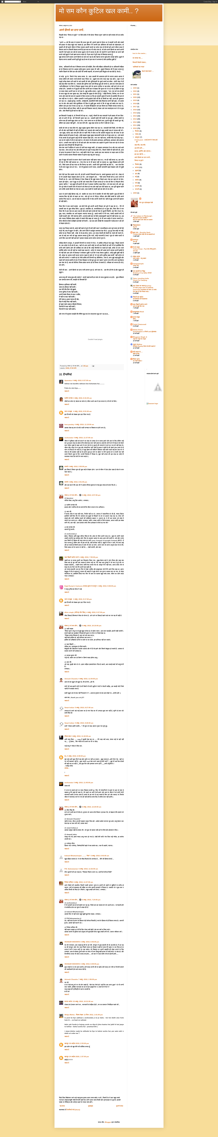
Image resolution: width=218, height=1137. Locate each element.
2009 (135, 193)
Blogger (108, 1122)
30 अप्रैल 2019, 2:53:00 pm (79, 1043)
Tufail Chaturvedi (139, 324)
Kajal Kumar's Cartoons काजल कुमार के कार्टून (80, 586)
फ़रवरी (137, 186)
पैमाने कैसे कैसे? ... (148, 71)
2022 (135, 91)
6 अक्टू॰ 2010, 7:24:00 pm (91, 900)
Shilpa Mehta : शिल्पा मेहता (73, 1015)
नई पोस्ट (62, 1106)
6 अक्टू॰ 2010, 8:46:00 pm (90, 942)
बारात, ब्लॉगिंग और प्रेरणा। (143, 151)
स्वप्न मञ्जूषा (68, 411)
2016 (135, 110)
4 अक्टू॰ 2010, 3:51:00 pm (78, 482)
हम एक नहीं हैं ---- (140, 154)
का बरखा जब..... (138, 58)
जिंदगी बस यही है (138, 297)
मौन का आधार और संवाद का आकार (142, 220)
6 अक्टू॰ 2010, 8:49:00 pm (90, 964)
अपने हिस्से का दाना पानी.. (71, 29)
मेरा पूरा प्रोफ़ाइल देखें (146, 202)
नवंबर (137, 134)
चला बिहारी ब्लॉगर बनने (71, 557)
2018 (135, 103)
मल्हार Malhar (137, 344)
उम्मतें (66, 466)
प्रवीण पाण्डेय (68, 398)
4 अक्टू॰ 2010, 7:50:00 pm (88, 557)
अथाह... (66, 768)
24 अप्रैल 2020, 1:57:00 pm (79, 1056)
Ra (65, 756)
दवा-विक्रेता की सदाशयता (140, 299)
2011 (135, 125)
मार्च (136, 183)
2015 (135, 113)
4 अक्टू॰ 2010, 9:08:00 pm (107, 586)
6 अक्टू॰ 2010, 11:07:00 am (83, 882)
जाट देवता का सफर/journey (142, 286)
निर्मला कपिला (68, 882)
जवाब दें (66, 391)
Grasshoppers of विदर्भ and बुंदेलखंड (144, 331)
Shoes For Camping (140, 280)
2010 (135, 128)
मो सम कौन (73, 368)
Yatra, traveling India (141, 278)
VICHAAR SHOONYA (72, 942)
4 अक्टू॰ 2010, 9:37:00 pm (96, 612)
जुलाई (137, 170)
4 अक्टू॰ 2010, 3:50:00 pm (78, 466)
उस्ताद (67, 368)
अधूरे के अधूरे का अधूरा (139, 339)
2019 (135, 100)
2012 (135, 122)
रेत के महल (136, 247)
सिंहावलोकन (136, 225)
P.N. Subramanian (71, 869)
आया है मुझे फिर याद (138, 306)
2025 (135, 88)
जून (136, 173)
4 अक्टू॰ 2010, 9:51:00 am (82, 411)
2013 (135, 119)
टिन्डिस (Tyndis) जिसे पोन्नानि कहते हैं (144, 346)
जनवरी (137, 189)
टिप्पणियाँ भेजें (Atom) (73, 1110)
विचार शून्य (136, 359)
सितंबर (137, 164)
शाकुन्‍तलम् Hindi (138, 312)
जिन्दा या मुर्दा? (139, 160)
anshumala (68, 438)
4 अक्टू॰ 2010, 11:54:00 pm (88, 679)
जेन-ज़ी (135, 241)
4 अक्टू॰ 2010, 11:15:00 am (84, 424)
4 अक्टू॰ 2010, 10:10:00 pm (91, 625)
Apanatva (68, 380)
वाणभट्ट (135, 240)
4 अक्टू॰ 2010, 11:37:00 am (83, 438)
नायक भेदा (136, 265)
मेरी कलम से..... (138, 352)
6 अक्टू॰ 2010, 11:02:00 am (88, 869)
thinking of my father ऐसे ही (142, 273)
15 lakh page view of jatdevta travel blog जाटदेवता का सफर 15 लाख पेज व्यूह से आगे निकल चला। (144, 289)
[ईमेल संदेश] (92, 366)
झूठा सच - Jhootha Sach (141, 232)
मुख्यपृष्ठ (90, 1106)
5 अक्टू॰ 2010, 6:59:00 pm (76, 756)
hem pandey (69, 424)
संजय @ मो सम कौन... (71, 495)
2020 (135, 97)
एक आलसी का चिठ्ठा (139, 271)
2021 (135, 94)
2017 (135, 106)
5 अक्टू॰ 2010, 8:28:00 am (84, 723)
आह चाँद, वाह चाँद (140, 145)
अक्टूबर (137, 137)
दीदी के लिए (136, 353)
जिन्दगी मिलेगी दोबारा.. (140, 62)
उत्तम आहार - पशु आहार (139, 258)
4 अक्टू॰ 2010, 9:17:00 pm (82, 599)
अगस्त (137, 167)
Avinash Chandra (71, 679)
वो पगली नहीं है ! (137, 361)
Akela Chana (138, 330)
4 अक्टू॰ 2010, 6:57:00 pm (91, 495)
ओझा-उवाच (136, 256)
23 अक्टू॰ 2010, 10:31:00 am (83, 1001)
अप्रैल (137, 180)
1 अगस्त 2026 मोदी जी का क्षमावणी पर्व (144, 234)
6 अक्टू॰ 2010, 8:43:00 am (100, 856)
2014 (135, 116)
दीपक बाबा (67, 736)
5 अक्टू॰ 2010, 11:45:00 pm (83, 782)
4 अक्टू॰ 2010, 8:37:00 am (82, 380)
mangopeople (138, 264)
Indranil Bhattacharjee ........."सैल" (77, 856)
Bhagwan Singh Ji (140, 337)
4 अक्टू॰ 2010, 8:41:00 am (82, 398)
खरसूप (66, 1043)
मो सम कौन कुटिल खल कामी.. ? (99, 11)
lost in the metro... (140, 53)
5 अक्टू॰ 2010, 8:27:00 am (84, 707)
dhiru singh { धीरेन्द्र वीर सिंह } (75, 612)
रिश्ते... (135, 319)
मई (136, 177)
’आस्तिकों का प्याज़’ (138, 67)
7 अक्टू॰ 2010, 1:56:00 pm (87, 979)
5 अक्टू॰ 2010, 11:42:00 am (81, 736)
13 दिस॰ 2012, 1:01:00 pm (93, 1015)
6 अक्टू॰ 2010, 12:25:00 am (91, 807)
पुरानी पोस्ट (119, 1106)
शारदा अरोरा (68, 1001)
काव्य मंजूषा (136, 317)
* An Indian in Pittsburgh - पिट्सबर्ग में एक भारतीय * (143, 217)
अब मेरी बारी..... (139, 148)
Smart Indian (69, 707)
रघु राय (135, 227)
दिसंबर (137, 131)
